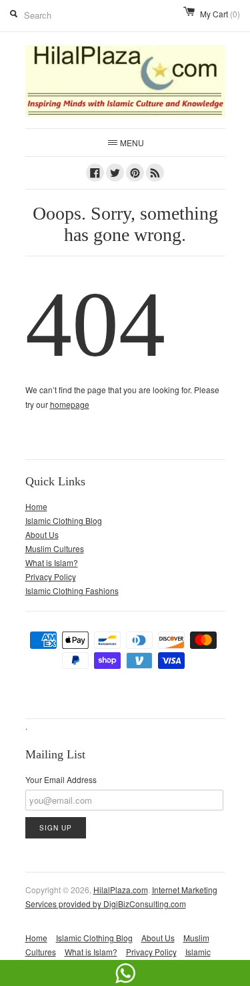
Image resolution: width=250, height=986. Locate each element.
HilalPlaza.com (120, 889)
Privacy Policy (50, 576)
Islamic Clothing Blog (63, 520)
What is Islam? (51, 562)
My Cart (220, 13)
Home (36, 506)
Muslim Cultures (54, 548)
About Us (42, 534)
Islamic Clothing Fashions (72, 590)
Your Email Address (61, 779)
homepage (69, 404)
